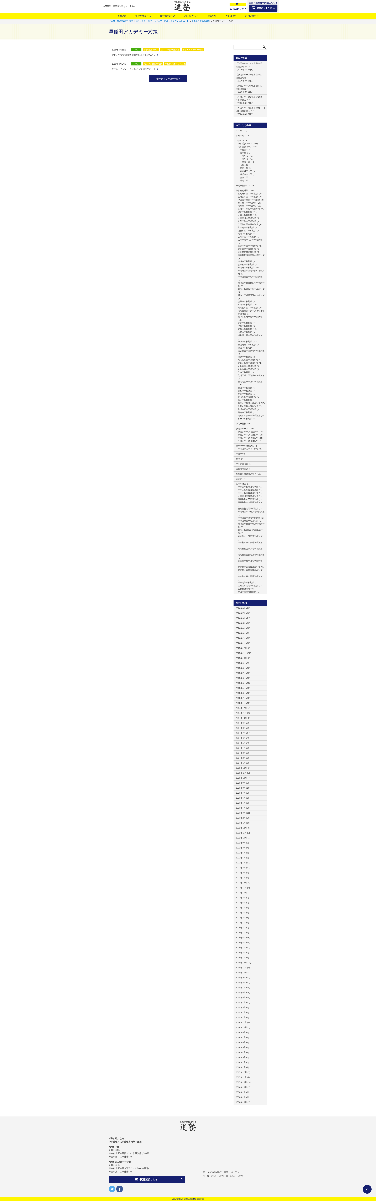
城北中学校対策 (245, 212)
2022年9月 (241, 843)
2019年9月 (241, 977)
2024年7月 (241, 733)
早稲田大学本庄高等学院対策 (251, 511)
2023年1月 (241, 823)
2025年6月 (241, 678)
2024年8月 (241, 728)
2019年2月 (241, 1012)
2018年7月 (241, 1037)
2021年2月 (241, 917)
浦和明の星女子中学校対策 (250, 335)
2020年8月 (241, 927)
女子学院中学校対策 (247, 221)
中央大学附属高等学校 (248, 490)
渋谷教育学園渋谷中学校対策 (251, 351)
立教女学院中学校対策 (248, 363)
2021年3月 (241, 912)
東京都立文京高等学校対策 (250, 548)
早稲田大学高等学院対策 (249, 518)
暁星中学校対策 (245, 301)
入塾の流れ (230, 16)
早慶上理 (246, 162)
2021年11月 (241, 887)
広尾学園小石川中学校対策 (250, 240)
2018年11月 (241, 1022)
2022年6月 (241, 853)
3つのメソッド (191, 16)
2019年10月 (241, 972)
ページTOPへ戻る (367, 1189)
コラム (136, 49)
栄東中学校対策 (245, 323)
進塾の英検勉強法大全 (246, 474)
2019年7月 (241, 987)
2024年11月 (241, 713)
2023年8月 (241, 788)
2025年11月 (241, 653)
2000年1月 (241, 1097)
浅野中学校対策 (245, 332)
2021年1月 (241, 922)
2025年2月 (241, 698)
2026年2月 (241, 638)
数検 (238, 459)
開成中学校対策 (245, 388)
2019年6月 (241, 992)
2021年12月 (241, 882)
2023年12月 (241, 768)
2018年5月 (241, 1047)
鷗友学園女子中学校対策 (249, 415)
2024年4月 (241, 748)
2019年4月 (241, 1002)
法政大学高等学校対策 (248, 585)
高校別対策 (241, 484)
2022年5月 (241, 858)
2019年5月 (241, 997)
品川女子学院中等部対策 (249, 209)
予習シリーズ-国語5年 (248, 431)
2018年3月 (241, 1057)
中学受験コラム (151, 49)
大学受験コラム (245, 146)
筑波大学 (244, 177)
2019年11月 (241, 967)
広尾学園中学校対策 (247, 237)
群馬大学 (244, 180)
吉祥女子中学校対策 (247, 206)
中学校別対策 (242, 190)
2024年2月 (241, 758)
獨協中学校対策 (245, 357)
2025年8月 (241, 668)
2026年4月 (241, 628)
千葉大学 (244, 150)
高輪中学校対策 (245, 412)
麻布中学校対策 (245, 418)
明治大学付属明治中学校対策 (251, 295)
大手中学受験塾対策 (170, 49)
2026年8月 (241, 608)
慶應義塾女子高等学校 (248, 499)
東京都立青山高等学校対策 (250, 576)
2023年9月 (241, 783)
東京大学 (244, 168)
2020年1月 (241, 957)
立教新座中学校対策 (247, 366)
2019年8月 (241, 982)
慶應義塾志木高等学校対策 (250, 502)
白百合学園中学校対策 (248, 360)
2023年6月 (241, 798)
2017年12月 (241, 1072)
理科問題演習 (242, 464)
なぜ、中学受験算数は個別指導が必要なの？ (134, 55)
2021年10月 (241, 892)
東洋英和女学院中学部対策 (250, 317)
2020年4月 (241, 947)
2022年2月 (241, 873)
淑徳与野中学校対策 (247, 344)
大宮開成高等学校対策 (248, 496)
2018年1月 (241, 1067)
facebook (119, 1189)
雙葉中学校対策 (245, 394)
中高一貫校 (241, 423)
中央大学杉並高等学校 (248, 487)
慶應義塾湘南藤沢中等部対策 (251, 255)
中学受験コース (143, 16)
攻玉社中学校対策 (246, 264)
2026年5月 (241, 623)
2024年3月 (241, 753)
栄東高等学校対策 (246, 582)
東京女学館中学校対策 (248, 307)
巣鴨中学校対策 (245, 233)
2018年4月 (241, 1052)
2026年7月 (241, 613)
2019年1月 (241, 1017)
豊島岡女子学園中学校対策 (250, 381)
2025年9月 (241, 663)
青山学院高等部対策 (247, 592)
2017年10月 (241, 1082)
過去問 (239, 479)
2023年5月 (241, 803)
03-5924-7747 (214, 1172)
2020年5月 (241, 942)
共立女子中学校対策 (247, 203)
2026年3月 (241, 633)
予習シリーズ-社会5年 (248, 438)
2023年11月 (241, 773)
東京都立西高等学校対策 (249, 567)
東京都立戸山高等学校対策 (250, 542)
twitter (112, 1189)
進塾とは (122, 16)
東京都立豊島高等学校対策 (250, 570)
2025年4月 (241, 688)
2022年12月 (241, 828)
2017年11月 (241, 1077)
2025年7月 (241, 673)
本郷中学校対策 (245, 304)
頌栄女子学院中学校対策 (249, 403)
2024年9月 (241, 723)
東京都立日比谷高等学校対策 (251, 555)
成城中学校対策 (245, 261)
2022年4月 (241, 863)
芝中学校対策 (244, 372)
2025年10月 (241, 658)
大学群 (243, 153)
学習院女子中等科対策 (248, 224)
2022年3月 (241, 868)
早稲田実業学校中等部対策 (250, 277)
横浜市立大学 (246, 174)
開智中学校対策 (245, 391)
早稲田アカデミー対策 (192, 49)
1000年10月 (241, 1102)
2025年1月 (241, 703)
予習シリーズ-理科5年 (248, 435)
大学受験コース (167, 16)
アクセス (240, 130)
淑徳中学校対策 (245, 348)
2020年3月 (241, 952)
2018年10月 (241, 1027)
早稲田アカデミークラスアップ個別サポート (134, 69)
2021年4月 (241, 907)
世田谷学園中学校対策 (248, 196)
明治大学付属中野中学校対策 (251, 289)
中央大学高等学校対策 (248, 493)
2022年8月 (241, 848)
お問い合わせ (251, 16)
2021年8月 (241, 897)
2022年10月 (241, 838)
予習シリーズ (242, 428)
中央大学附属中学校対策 (249, 200)
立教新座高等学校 (246, 589)
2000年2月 (241, 1092)
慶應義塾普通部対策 (247, 252)
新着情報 (212, 16)
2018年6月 (241, 1042)
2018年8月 (241, 1032)
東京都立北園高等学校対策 (250, 536)
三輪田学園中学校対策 (248, 193)
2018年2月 (241, 1062)
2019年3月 (241, 1007)
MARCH (245, 156)
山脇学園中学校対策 (247, 230)
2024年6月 (241, 738)
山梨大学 (244, 165)
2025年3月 (241, 693)
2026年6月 (241, 618)
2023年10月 (241, 778)
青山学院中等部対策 (247, 397)
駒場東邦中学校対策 (247, 409)
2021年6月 (241, 902)
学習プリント (242, 454)
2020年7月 (241, 932)
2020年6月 (241, 937)
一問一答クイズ (243, 185)
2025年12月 (241, 648)
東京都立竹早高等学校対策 (250, 561)
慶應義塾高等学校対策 (248, 508)
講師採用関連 (242, 469)
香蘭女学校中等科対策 (248, 406)
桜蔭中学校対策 (245, 326)
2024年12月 (241, 708)
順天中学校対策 (245, 400)
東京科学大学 (246, 171)
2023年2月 (241, 818)
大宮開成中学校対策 (247, 218)
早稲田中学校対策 (246, 267)
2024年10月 (241, 718)
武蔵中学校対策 (245, 329)
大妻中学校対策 (245, 215)
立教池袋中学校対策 (247, 369)
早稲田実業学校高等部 (248, 521)
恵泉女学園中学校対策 (248, 246)
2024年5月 (241, 743)
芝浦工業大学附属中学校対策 (251, 375)
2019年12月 (241, 962)
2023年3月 (241, 813)
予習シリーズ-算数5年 (248, 441)
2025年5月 (241, 683)
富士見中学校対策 (246, 227)
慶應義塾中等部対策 (247, 249)
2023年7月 (241, 793)
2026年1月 (241, 643)
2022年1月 (241, 877)
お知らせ (240, 135)
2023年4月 (241, 808)
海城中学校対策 (245, 341)
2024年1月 (241, 763)
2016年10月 (241, 1087)
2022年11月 (241, 833)
